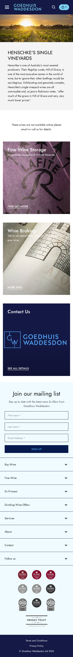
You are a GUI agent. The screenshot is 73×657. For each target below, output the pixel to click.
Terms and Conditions (36, 640)
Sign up (36, 449)
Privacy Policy (36, 646)
